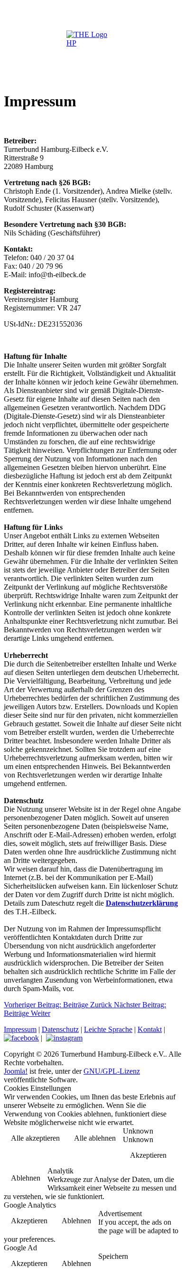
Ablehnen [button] (25, 1178)
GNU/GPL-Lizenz (111, 1071)
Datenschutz (60, 1029)
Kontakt (150, 1029)
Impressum (20, 1029)
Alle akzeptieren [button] (35, 1138)
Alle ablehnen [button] (95, 1138)
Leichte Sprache (108, 1029)
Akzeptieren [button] (148, 1155)
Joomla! (16, 1071)
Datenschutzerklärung (142, 903)
